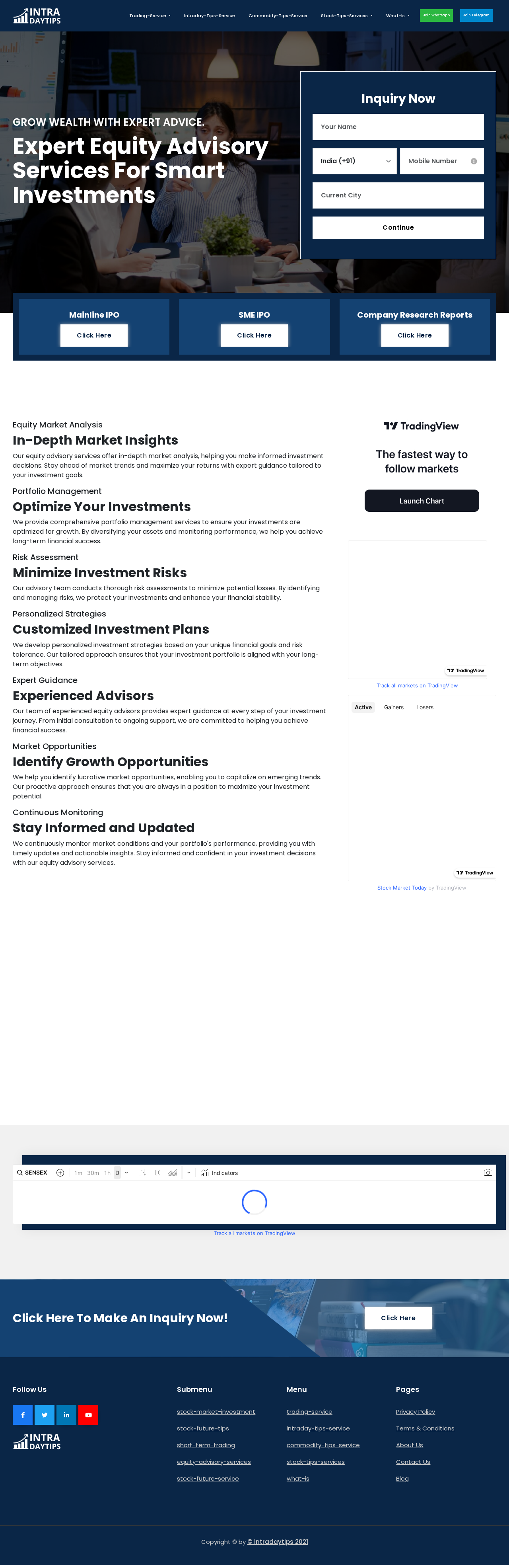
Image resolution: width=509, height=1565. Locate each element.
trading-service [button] (148, 15)
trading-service (309, 1411)
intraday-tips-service (209, 15)
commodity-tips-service (278, 15)
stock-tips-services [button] (345, 15)
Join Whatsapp (436, 15)
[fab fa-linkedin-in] (66, 1415)
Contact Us (413, 1462)
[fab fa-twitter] (44, 1415)
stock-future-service (208, 1478)
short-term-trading (206, 1445)
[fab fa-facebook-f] (23, 1415)
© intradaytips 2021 (277, 1542)
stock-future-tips (203, 1428)
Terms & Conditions (425, 1428)
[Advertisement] (254, 1029)
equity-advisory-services (214, 1462)
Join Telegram (476, 15)
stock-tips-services (316, 1462)
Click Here (94, 335)
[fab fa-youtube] (88, 1415)
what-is (298, 1478)
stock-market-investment (216, 1411)
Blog (402, 1478)
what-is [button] (396, 15)
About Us (409, 1445)
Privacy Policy (415, 1411)
